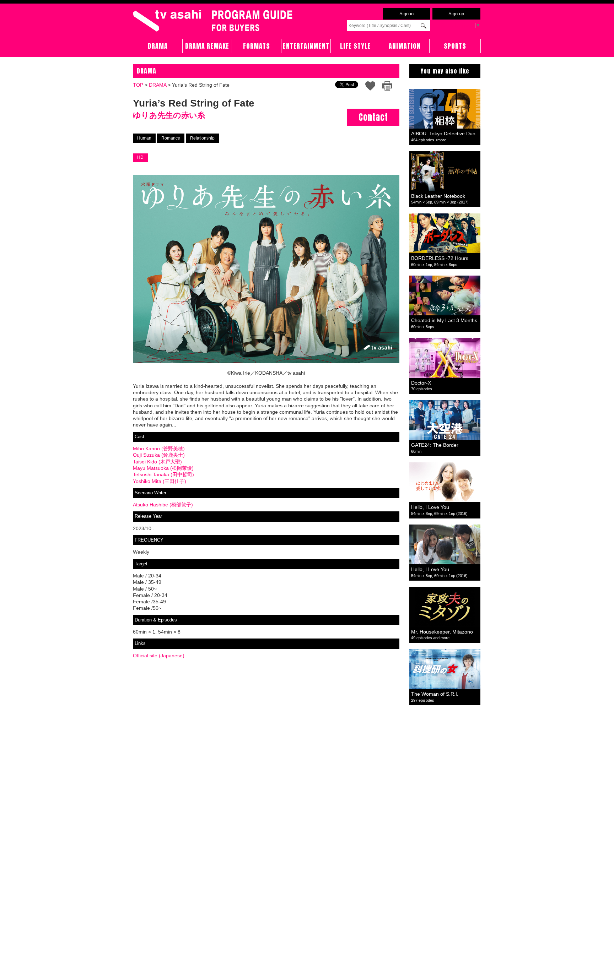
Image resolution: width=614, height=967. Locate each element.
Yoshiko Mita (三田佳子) (159, 481)
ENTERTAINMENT (306, 46)
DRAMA (158, 46)
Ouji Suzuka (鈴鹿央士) (159, 455)
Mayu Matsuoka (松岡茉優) (163, 468)
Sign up (456, 13)
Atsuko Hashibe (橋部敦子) (163, 504)
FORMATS (256, 46)
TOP (138, 85)
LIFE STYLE (355, 46)
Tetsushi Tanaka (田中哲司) (163, 474)
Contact (373, 117)
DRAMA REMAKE (207, 46)
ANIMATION (405, 46)
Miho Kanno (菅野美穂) (159, 448)
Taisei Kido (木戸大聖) (157, 462)
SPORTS (455, 46)
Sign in (406, 13)
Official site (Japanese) (158, 655)
